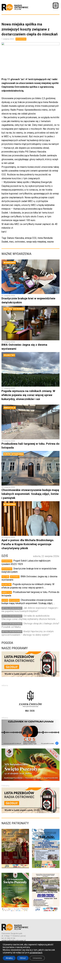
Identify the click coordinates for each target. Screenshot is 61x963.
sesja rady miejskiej (36, 241)
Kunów (7, 454)
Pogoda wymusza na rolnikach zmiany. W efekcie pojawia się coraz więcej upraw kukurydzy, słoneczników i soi (28, 395)
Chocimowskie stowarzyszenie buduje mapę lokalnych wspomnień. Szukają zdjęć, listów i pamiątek (30, 494)
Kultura (8, 309)
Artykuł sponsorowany (12, 608)
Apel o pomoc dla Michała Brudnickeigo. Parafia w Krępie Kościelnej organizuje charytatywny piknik (27, 544)
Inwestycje (9, 408)
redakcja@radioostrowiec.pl (13, 940)
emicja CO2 (31, 238)
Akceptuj (9, 958)
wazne (50, 241)
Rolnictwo (9, 355)
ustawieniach (35, 952)
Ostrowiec (18, 309)
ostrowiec (20, 241)
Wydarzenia (21, 39)
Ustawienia (37, 958)
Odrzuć (23, 958)
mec (11, 241)
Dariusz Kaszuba (15, 238)
